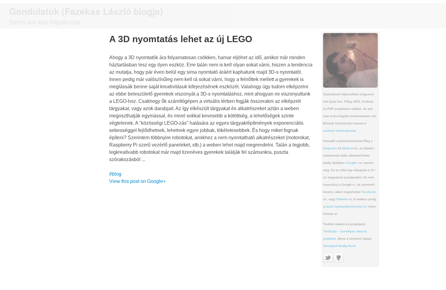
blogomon (330, 148)
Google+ (352, 162)
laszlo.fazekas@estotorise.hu (346, 206)
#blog (115, 174)
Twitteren (342, 199)
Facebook (368, 192)
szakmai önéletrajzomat (339, 130)
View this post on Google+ (137, 181)
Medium (347, 148)
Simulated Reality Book (339, 246)
